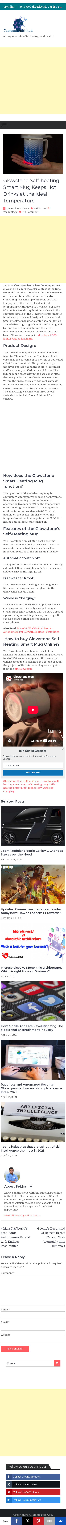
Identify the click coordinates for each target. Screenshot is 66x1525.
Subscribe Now (33, 772)
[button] (33, 751)
